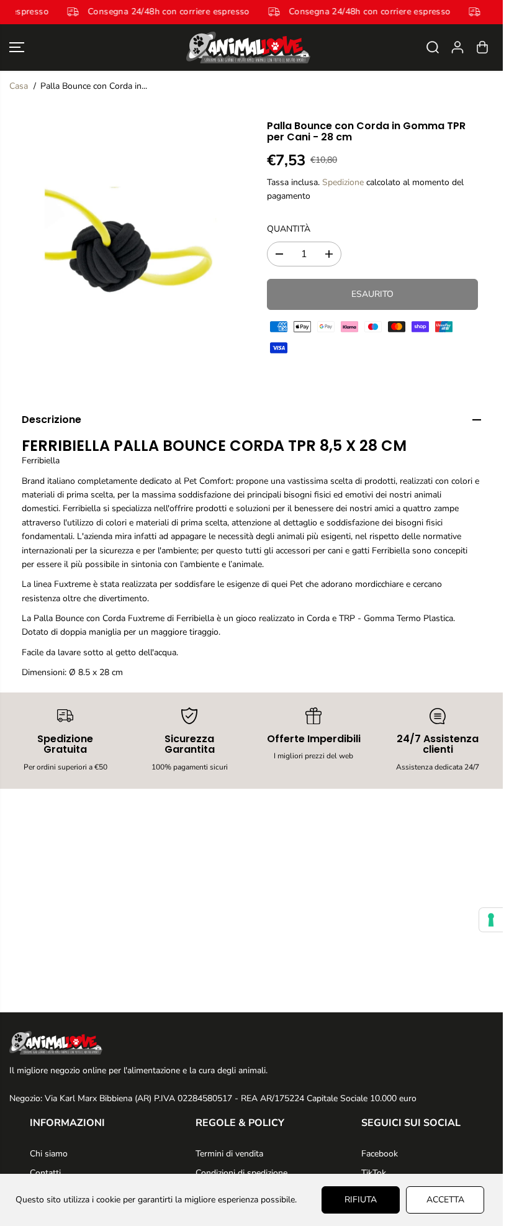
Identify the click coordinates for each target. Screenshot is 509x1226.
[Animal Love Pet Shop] (248, 47)
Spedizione (343, 182)
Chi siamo (49, 1154)
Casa (18, 86)
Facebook (379, 1154)
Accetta (445, 1200)
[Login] (457, 47)
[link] (251, 1043)
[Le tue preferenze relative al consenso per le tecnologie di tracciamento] (491, 920)
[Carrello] (482, 47)
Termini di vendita (229, 1154)
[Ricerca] (432, 47)
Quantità (288, 229)
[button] (16, 47)
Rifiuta (361, 1200)
